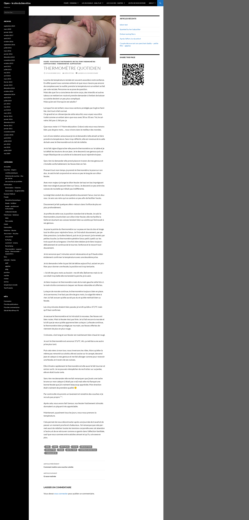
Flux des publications (11, 304)
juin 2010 (7, 144)
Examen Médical (9, 194)
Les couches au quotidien (13, 181)
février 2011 (8, 125)
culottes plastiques (11, 173)
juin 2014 (7, 104)
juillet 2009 (8, 150)
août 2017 (7, 38)
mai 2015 (7, 73)
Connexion (7, 301)
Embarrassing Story (128, 34)
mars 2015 (7, 79)
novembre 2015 (9, 60)
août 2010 (7, 138)
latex (6, 218)
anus (55, 447)
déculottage (86, 447)
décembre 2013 (9, 122)
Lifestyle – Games (10, 260)
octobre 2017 (8, 35)
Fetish (6, 224)
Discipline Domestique (12, 200)
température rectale (88, 450)
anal (48, 447)
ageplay (7, 266)
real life (6, 275)
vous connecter (61, 493)
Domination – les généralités (14, 191)
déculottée (50, 450)
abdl (6, 263)
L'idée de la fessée (11, 212)
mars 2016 (7, 51)
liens (5, 257)
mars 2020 (7, 29)
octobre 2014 (8, 91)
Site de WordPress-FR (11, 310)
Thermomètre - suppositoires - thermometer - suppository (70, 63)
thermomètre (51, 453)
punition (7, 272)
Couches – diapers (10, 170)
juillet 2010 (8, 141)
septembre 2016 (9, 45)
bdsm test (124, 25)
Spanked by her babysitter (130, 29)
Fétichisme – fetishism (11, 215)
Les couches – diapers (115, 3)
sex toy (6, 282)
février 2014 (8, 116)
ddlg (6, 269)
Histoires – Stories (10, 230)
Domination (8, 185)
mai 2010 (7, 147)
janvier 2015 (8, 85)
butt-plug (65, 447)
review (6, 279)
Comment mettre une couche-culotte (58, 465)
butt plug (8, 240)
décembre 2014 (9, 88)
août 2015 (7, 66)
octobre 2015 (8, 63)
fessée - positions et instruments (58, 62)
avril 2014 (7, 110)
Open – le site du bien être (17, 3)
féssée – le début (10, 203)
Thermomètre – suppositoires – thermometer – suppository (13, 251)
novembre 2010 (9, 132)
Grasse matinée (50, 474)
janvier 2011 (8, 129)
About (151, 3)
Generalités (8, 227)
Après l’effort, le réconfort (130, 39)
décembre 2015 (9, 57)
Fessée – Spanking (70, 3)
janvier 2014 (8, 119)
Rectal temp (78, 62)
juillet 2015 (8, 69)
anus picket (9, 237)
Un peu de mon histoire (137, 3)
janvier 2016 (8, 54)
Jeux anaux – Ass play (11, 233)
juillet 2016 (8, 48)
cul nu (74, 447)
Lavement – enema (11, 243)
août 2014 (7, 97)
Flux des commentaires (11, 307)
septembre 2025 (9, 26)
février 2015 (8, 82)
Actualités (7, 167)
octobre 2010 (8, 135)
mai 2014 (7, 107)
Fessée (60, 450)
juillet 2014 (8, 101)
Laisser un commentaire (88, 73)
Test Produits (8, 288)
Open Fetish (69, 73)
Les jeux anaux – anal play (91, 3)
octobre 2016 (8, 41)
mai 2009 (7, 153)
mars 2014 (7, 113)
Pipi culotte (9, 221)
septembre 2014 (9, 94)
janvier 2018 (8, 32)
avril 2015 (7, 76)
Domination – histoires (13, 188)
